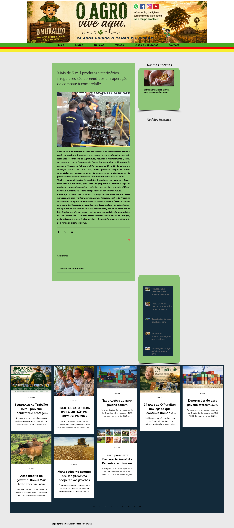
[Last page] (139, 506)
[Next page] (134, 506)
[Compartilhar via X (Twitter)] (65, 232)
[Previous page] (100, 506)
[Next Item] (169, 78)
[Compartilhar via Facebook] (58, 232)
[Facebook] (142, 6)
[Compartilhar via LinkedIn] (71, 232)
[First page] (94, 506)
